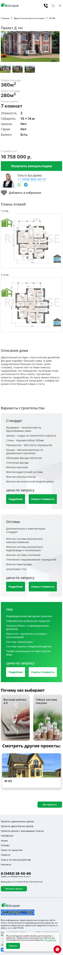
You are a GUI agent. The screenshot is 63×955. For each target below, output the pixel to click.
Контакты (6, 864)
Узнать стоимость (42, 499)
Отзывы (5, 845)
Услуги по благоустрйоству (16, 859)
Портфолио (7, 835)
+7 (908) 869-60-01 (32, 179)
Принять (13, 946)
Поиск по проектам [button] (11, 850)
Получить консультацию (31, 166)
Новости (5, 854)
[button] (53, 6)
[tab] (5, 69)
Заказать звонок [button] (14, 888)
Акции (4, 840)
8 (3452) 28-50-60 (46, 6)
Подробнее (16, 499)
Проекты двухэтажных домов (17, 826)
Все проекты (50, 804)
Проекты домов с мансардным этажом (22, 830)
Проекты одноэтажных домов (17, 821)
